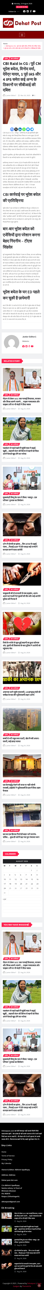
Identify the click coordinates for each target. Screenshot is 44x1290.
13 (21, 879)
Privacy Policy (7, 1159)
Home (5, 44)
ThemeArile (26, 1286)
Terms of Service (8, 1156)
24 (5, 888)
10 (5, 879)
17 (5, 884)
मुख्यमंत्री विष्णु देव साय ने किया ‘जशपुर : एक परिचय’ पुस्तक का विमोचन (20, 499)
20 (21, 884)
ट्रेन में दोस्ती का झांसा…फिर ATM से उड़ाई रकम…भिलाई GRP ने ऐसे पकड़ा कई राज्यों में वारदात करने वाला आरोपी (20, 546)
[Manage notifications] (39, 1285)
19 (16, 884)
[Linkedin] (20, 129)
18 (10, 884)
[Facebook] (12, 129)
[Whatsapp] (24, 129)
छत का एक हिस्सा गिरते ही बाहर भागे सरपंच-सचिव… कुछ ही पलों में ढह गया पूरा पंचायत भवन (21, 836)
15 (32, 879)
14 (26, 879)
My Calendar (6, 1163)
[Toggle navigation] (22, 35)
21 (26, 884)
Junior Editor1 (11, 95)
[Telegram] (32, 129)
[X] (16, 129)
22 (32, 884)
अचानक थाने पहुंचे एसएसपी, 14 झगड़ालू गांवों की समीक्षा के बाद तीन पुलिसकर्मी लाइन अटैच (22, 693)
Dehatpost (31, 1283)
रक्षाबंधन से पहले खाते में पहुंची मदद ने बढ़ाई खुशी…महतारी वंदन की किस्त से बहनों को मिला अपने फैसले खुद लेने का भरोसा (21, 451)
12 (16, 879)
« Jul (4, 899)
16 (37, 879)
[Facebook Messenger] (28, 129)
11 (10, 879)
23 (37, 884)
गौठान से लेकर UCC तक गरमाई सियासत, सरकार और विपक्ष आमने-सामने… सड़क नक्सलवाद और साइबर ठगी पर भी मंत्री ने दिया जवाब (22, 401)
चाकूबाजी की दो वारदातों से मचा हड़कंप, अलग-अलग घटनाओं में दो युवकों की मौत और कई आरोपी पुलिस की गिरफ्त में (22, 596)
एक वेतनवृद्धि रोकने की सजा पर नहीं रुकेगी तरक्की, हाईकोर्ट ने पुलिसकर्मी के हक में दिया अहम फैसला (21, 787)
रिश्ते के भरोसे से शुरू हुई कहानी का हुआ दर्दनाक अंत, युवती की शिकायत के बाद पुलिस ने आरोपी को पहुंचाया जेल (22, 645)
